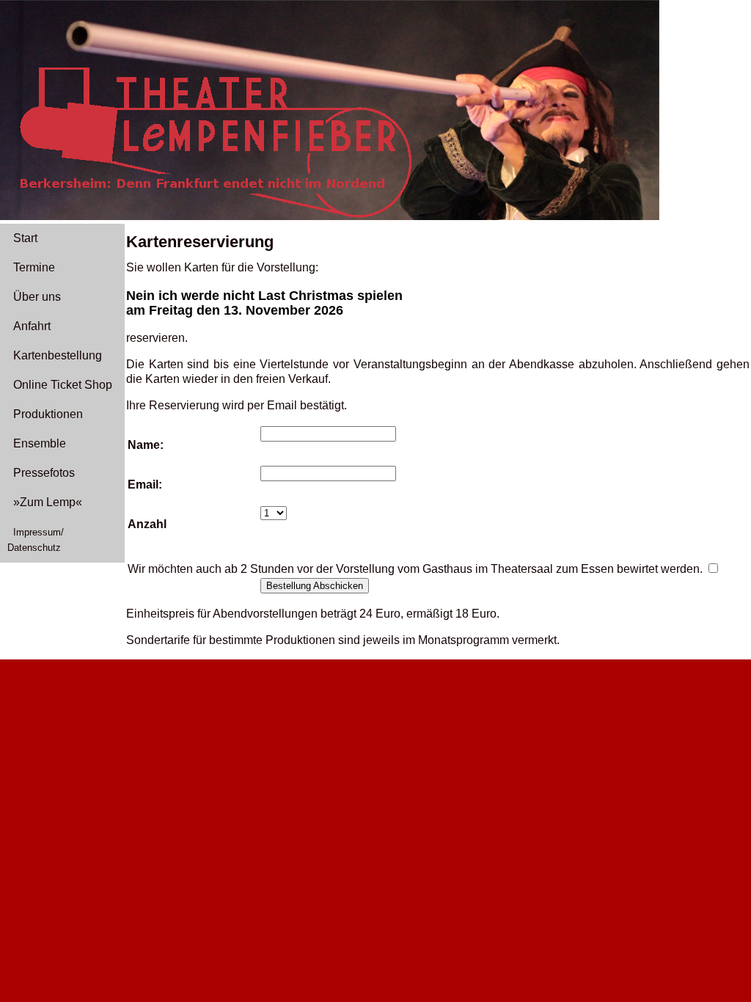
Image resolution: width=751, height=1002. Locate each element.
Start (25, 238)
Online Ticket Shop (62, 385)
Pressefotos (44, 473)
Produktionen (48, 414)
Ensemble (39, 443)
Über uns (37, 296)
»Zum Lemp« (47, 502)
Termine (34, 267)
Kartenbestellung (57, 355)
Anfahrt (32, 326)
